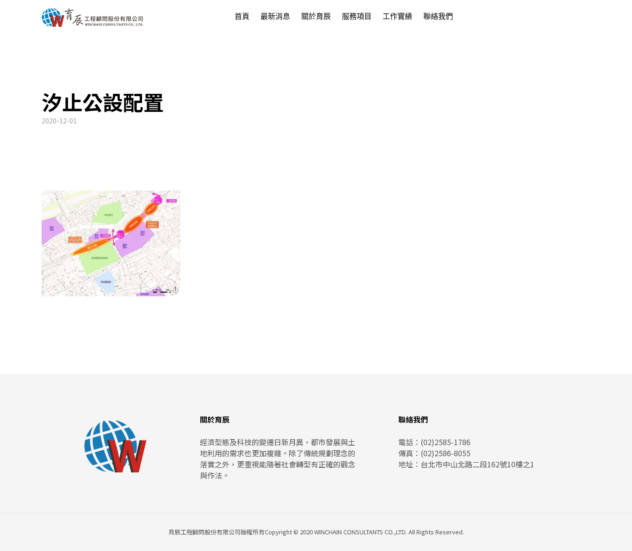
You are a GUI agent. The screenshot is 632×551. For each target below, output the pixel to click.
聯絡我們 (438, 16)
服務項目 (357, 16)
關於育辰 (316, 16)
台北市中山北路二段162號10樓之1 (477, 464)
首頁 (242, 16)
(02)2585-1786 (446, 441)
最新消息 (275, 16)
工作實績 (397, 16)
